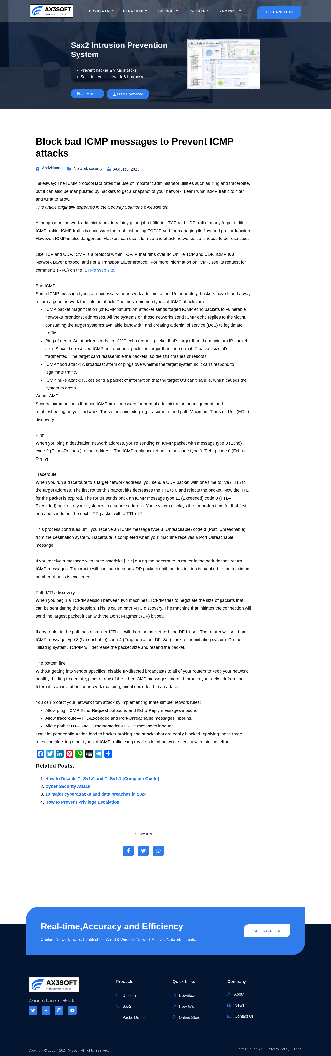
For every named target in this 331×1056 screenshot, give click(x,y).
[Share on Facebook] (128, 851)
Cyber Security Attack (67, 786)
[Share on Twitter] (143, 851)
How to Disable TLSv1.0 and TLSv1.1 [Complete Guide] (102, 778)
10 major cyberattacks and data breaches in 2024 (96, 794)
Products (99, 11)
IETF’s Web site (98, 270)
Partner (197, 11)
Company (228, 11)
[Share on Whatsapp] (158, 851)
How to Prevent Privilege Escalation (82, 802)
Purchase (133, 11)
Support (166, 11)
